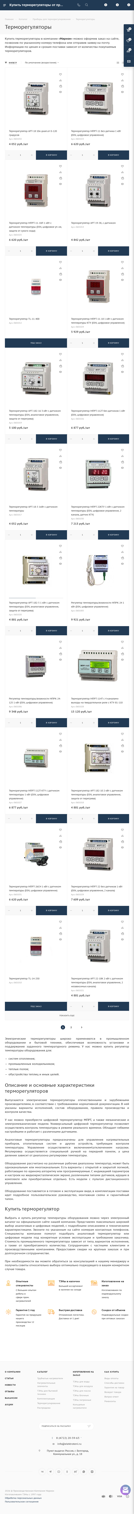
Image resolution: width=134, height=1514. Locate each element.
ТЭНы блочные (81, 1395)
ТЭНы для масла (82, 1390)
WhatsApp (83, 1471)
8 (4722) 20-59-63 (67, 1438)
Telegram (50, 1471)
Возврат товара (112, 1392)
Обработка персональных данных (23, 1498)
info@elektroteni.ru (69, 1443)
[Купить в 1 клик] (60, 86)
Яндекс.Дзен (92, 1471)
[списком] (123, 62)
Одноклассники (67, 1471)
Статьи (9, 1378)
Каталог (42, 1371)
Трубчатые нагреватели (50, 1378)
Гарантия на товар (114, 1387)
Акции (9, 1404)
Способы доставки (114, 1383)
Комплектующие (46, 1398)
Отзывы (9, 1391)
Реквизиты (110, 1401)
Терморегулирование (48, 1403)
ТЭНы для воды (81, 1381)
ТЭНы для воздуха (83, 1386)
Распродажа (43, 1407)
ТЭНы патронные (82, 1400)
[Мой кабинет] (94, 5)
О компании (12, 1371)
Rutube (75, 1471)
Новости (10, 1385)
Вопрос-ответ (111, 1396)
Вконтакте (42, 1471)
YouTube (58, 1471)
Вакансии (11, 1398)
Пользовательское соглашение (22, 1501)
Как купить (111, 1371)
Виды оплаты (111, 1378)
